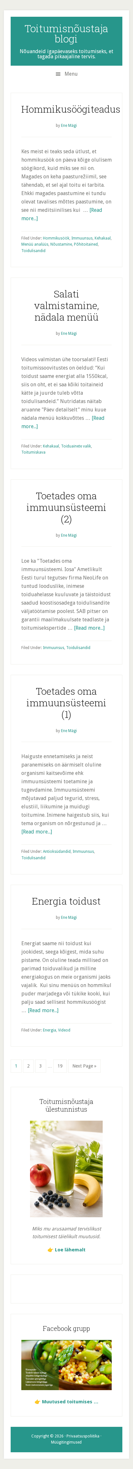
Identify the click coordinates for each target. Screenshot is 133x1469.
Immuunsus (82, 238)
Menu (71, 74)
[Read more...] (89, 628)
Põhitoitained (86, 244)
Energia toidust (66, 901)
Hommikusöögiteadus (70, 109)
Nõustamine (61, 244)
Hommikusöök (56, 238)
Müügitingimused (66, 1442)
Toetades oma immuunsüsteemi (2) (66, 507)
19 (62, 1066)
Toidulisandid (33, 251)
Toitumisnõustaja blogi (66, 33)
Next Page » (84, 1068)
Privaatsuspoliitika (82, 1436)
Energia (49, 1030)
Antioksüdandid (57, 851)
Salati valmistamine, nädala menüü (66, 305)
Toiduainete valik (76, 446)
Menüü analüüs (34, 244)
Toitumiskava (33, 452)
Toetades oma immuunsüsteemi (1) (66, 702)
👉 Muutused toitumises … (66, 1402)
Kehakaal (103, 238)
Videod (64, 1030)
